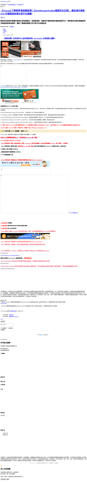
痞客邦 (12, 311)
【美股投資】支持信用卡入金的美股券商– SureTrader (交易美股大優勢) (29, 38)
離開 (8, 479)
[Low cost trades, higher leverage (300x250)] (31, 57)
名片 (4, 32)
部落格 (5, 31)
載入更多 (3, 321)
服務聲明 (56, 463)
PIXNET (33, 463)
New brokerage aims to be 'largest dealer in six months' (14, 87)
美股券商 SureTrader (13, 316)
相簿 (4, 29)
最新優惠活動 (27, 258)
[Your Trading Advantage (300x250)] (11, 57)
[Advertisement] (41, 279)
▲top (2, 318)
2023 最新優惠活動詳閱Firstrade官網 (10, 140)
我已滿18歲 (3, 479)
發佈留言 (3, 329)
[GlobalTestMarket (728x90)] (25, 166)
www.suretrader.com (18, 59)
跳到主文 (3, 17)
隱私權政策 (51, 463)
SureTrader (3, 85)
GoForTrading (4, 303)
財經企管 (11, 314)
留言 (15, 311)
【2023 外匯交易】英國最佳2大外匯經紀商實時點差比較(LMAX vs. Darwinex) (22, 160)
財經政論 (12, 26)
